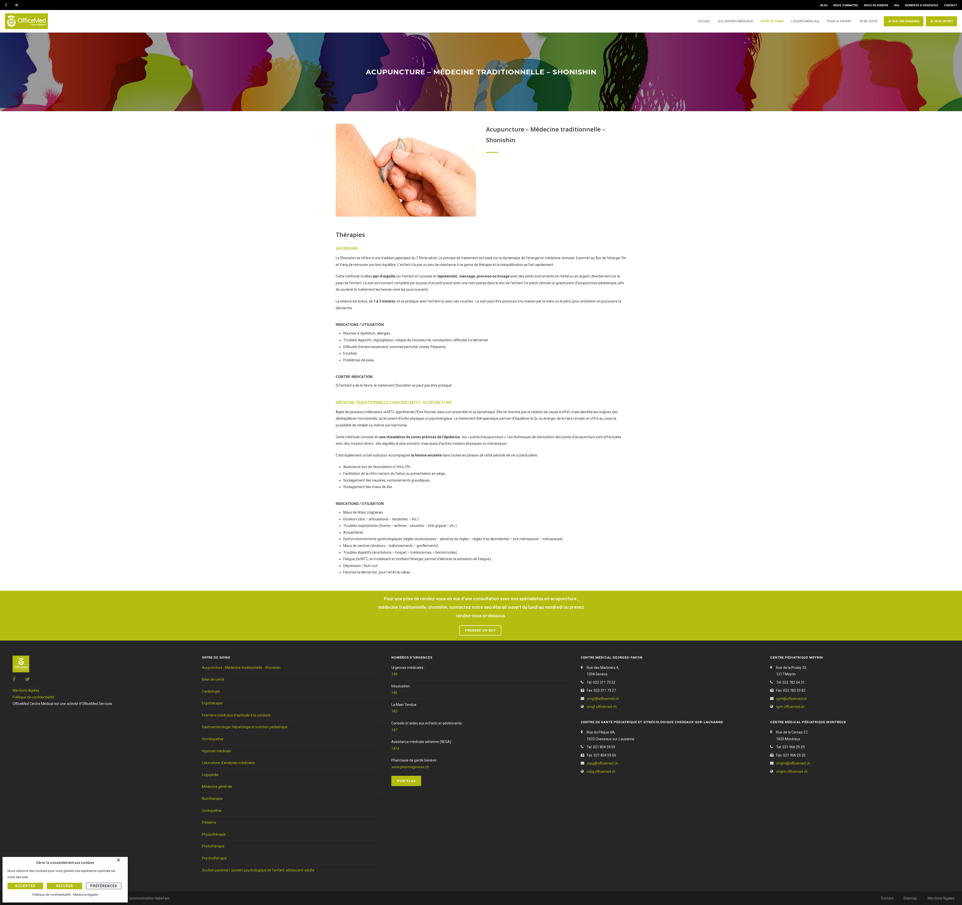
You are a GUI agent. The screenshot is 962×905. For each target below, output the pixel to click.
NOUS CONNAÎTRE (845, 5)
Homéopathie (212, 739)
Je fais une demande (904, 21)
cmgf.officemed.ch (602, 707)
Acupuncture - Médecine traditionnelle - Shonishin (241, 668)
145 (394, 693)
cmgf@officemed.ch (603, 699)
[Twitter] (20, 5)
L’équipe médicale (805, 21)
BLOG (823, 5)
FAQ (896, 5)
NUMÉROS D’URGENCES (921, 5)
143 (394, 711)
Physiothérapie (214, 834)
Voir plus (406, 781)
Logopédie (210, 775)
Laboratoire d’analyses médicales (228, 763)
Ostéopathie (211, 811)
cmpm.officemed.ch (792, 772)
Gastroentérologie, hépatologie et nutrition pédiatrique (245, 727)
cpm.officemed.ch (790, 707)
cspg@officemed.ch (602, 763)
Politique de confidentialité (33, 697)
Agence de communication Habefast (140, 898)
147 (394, 730)
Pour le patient (839, 21)
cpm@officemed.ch (791, 699)
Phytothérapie (213, 846)
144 (394, 674)
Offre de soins (772, 21)
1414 (395, 748)
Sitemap (910, 898)
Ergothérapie (212, 703)
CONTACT (950, 5)
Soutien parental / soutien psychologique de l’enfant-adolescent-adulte (258, 870)
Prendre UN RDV (480, 630)
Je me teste (868, 21)
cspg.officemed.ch (601, 772)
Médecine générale (217, 787)
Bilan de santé (213, 679)
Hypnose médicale (216, 751)
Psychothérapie (214, 858)
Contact (887, 898)
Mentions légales (26, 690)
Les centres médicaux (735, 21)
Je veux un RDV (941, 21)
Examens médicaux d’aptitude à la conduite (236, 715)
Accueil (704, 21)
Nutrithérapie (212, 799)
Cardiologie (211, 691)
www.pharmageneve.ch (410, 767)
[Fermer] (121, 860)
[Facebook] (10, 5)
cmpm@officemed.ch (793, 763)
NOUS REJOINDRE (876, 5)
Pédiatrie (209, 822)
